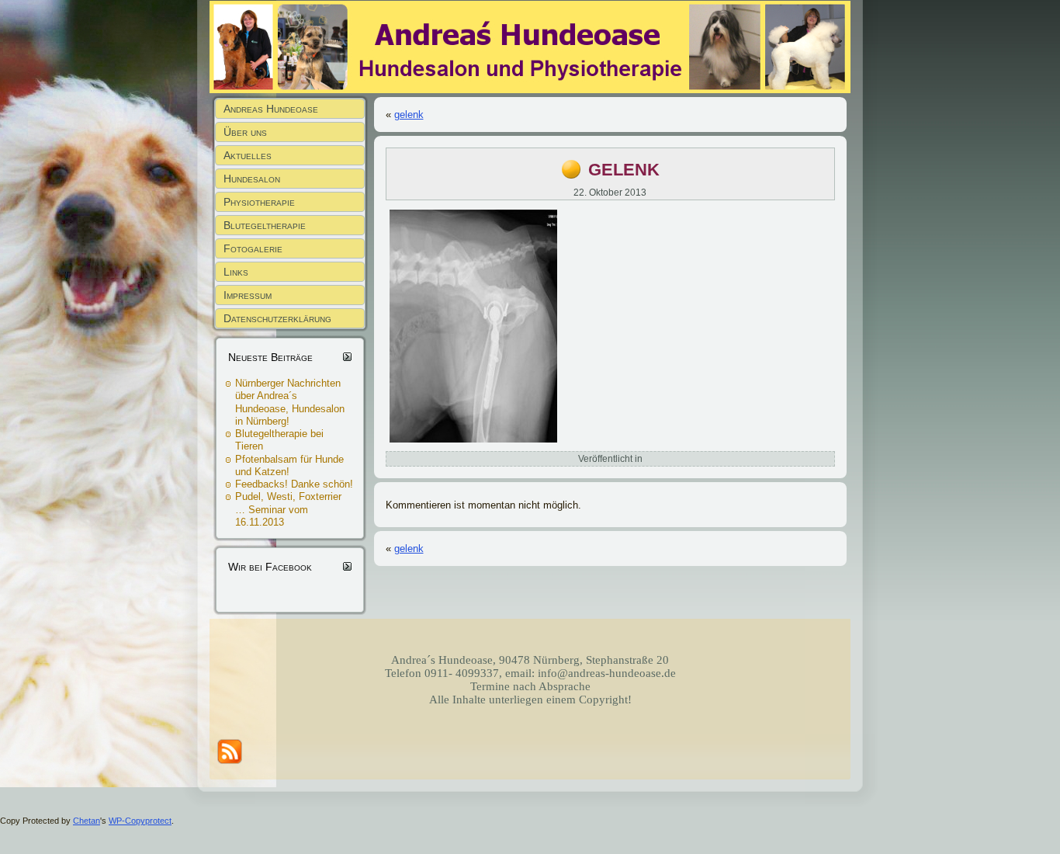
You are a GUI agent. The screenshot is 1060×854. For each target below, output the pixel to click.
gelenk (409, 114)
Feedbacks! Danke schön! (294, 484)
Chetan (86, 820)
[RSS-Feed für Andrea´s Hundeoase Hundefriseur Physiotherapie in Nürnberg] (229, 751)
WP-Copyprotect (140, 820)
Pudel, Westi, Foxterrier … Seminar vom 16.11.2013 (288, 509)
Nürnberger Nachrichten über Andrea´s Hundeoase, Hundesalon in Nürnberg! (290, 402)
